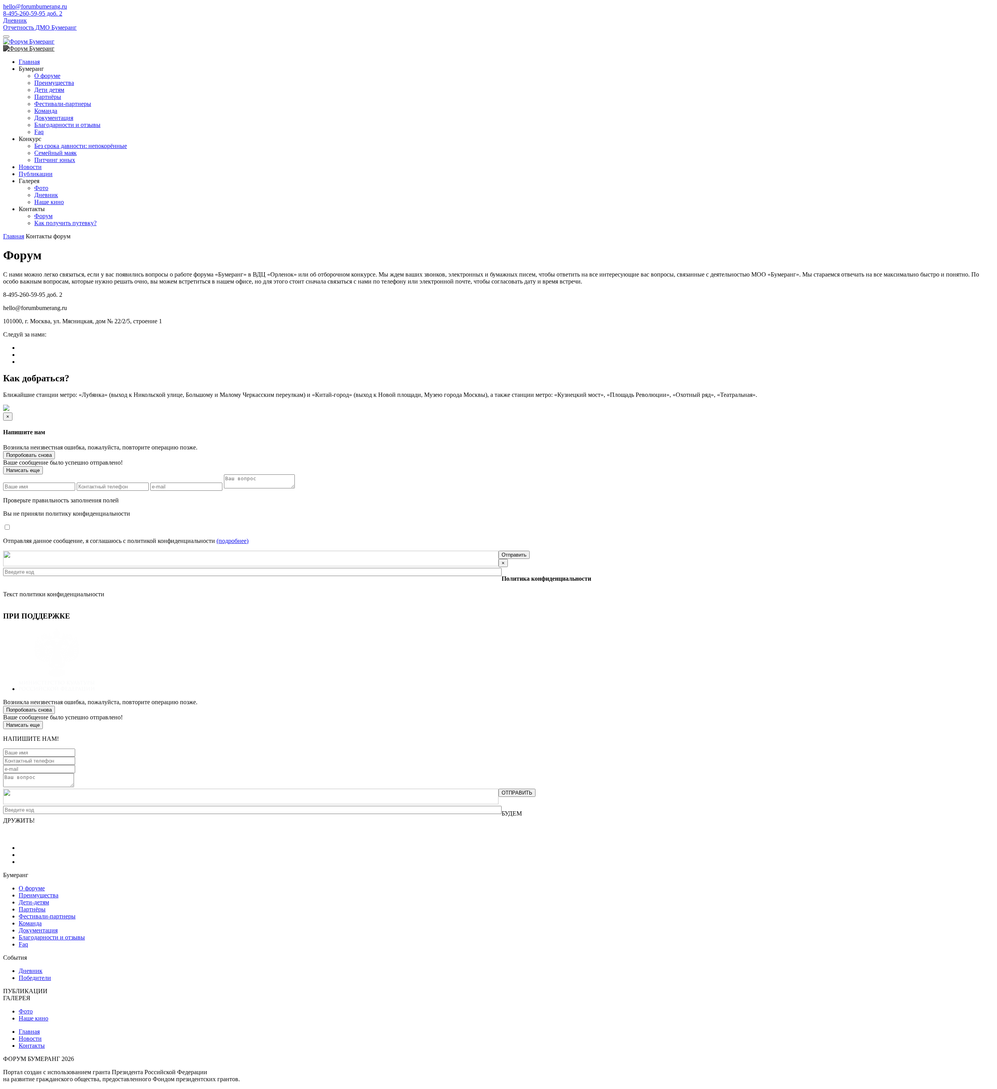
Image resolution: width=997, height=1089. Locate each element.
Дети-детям (34, 902)
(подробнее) (232, 540)
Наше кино (49, 202)
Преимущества (54, 82)
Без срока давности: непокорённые (80, 146)
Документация (53, 118)
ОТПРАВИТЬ (517, 793)
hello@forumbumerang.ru (35, 6)
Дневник (15, 20)
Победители (35, 977)
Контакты (32, 1045)
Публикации (36, 174)
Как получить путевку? (65, 223)
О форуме (47, 75)
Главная (29, 61)
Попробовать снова (29, 455)
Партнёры (47, 96)
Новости (30, 167)
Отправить (514, 555)
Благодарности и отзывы (67, 125)
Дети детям (49, 89)
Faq (39, 132)
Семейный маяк (55, 153)
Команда (45, 110)
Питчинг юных (54, 160)
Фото (41, 188)
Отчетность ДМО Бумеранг (40, 27)
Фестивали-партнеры (62, 103)
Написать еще (23, 470)
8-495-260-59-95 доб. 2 (32, 13)
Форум (43, 216)
